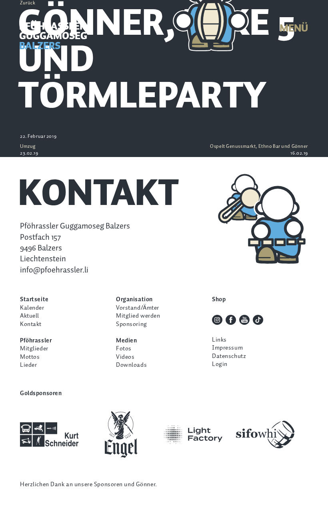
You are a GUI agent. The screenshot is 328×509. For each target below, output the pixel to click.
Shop (219, 299)
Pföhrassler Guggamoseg (53, 36)
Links (219, 340)
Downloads (131, 365)
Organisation (134, 299)
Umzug (29, 150)
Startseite (34, 299)
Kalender (32, 308)
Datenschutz (229, 356)
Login (220, 364)
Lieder (28, 365)
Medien (126, 341)
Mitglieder (34, 349)
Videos (125, 357)
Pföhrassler (36, 341)
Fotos (124, 349)
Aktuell (29, 316)
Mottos (30, 357)
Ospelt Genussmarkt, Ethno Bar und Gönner (259, 150)
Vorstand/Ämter (137, 308)
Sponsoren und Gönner (124, 484)
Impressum (227, 348)
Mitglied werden (138, 316)
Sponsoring (131, 324)
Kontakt (31, 324)
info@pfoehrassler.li (54, 270)
